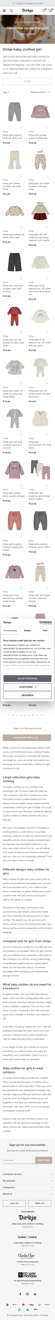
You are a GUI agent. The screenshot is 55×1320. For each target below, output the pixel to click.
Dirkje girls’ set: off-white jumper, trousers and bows (39, 394)
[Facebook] (20, 1294)
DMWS (36, 1315)
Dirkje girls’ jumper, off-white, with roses (14, 236)
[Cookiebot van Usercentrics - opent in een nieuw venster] (39, 622)
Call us (14, 1203)
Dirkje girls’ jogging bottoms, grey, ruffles (39, 545)
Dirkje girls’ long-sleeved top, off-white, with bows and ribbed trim (40, 290)
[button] (4, 11)
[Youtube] (35, 1294)
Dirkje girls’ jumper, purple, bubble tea (38, 136)
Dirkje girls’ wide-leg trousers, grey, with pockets (13, 288)
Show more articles (26, 737)
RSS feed (44, 1315)
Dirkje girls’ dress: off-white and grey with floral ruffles (13, 394)
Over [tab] (45, 630)
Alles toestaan (27, 678)
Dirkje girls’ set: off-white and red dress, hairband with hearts (39, 237)
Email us (39, 1203)
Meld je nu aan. (27, 33)
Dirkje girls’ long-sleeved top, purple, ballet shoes (13, 598)
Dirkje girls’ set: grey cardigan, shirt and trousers (12, 445)
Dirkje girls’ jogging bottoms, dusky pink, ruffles (13, 547)
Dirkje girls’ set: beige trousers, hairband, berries (39, 598)
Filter (27, 81)
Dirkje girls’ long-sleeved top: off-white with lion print (39, 342)
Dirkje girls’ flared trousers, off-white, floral (12, 186)
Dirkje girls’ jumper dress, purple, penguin (14, 494)
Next (41, 715)
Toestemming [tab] (10, 630)
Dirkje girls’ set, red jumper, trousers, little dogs (13, 342)
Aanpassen (26, 687)
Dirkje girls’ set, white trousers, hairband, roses (39, 186)
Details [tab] (27, 630)
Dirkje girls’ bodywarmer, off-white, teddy (40, 445)
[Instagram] (27, 1294)
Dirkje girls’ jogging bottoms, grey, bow (12, 136)
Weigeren (27, 695)
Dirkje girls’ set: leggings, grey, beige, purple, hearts (39, 496)
